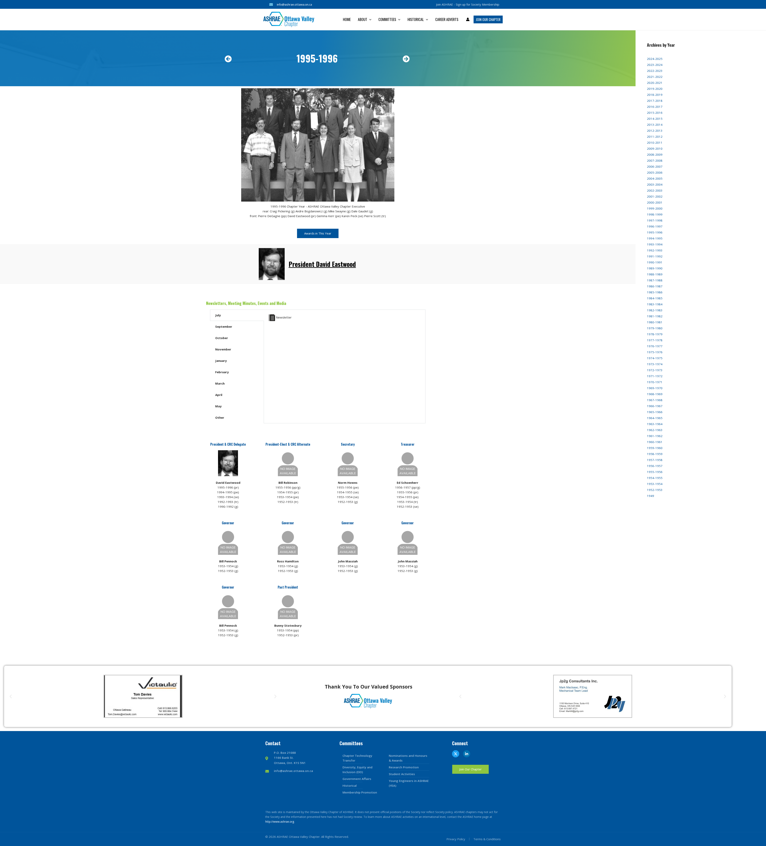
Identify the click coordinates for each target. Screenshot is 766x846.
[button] (369, 19)
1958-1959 (654, 454)
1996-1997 (654, 226)
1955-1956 (654, 472)
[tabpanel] (344, 320)
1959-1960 (654, 448)
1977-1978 (654, 340)
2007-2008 (654, 160)
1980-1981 (654, 322)
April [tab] (218, 395)
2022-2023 (654, 71)
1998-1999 (654, 214)
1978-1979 (654, 334)
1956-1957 (654, 466)
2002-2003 (654, 190)
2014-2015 (654, 119)
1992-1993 (654, 250)
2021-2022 (654, 77)
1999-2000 (654, 208)
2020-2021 (654, 83)
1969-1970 (654, 388)
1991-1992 (654, 256)
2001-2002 (654, 196)
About (362, 19)
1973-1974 (654, 364)
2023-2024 (654, 65)
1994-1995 (654, 238)
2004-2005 (654, 178)
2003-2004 (654, 184)
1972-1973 (654, 370)
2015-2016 (654, 113)
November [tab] (223, 349)
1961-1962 (654, 436)
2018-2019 (654, 95)
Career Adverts (446, 19)
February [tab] (222, 372)
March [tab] (220, 383)
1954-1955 (654, 478)
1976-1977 (654, 346)
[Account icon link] (468, 19)
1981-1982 (654, 316)
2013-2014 (654, 125)
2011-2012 (654, 137)
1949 (650, 496)
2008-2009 (654, 154)
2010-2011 (654, 142)
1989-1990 (654, 268)
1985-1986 (654, 292)
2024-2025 (654, 59)
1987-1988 (654, 280)
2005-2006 (654, 172)
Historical (416, 19)
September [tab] (223, 327)
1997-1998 (654, 220)
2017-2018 (654, 101)
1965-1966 (654, 412)
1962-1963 (654, 430)
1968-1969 (654, 394)
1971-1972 (654, 376)
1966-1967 (654, 406)
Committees (387, 19)
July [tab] (218, 315)
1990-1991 (654, 262)
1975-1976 (654, 352)
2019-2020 (654, 89)
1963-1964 (654, 424)
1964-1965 (654, 418)
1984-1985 (654, 298)
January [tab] (221, 361)
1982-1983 (654, 310)
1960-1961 (654, 442)
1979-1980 (654, 328)
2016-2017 (654, 107)
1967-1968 (654, 400)
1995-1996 (654, 232)
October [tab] (221, 338)
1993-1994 (654, 244)
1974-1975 (654, 358)
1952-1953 (654, 490)
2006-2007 (654, 166)
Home (347, 19)
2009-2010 (654, 148)
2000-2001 (654, 202)
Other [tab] (219, 418)
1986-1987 (654, 286)
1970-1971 (654, 382)
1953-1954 (654, 484)
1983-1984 (654, 304)
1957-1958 (654, 460)
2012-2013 (654, 131)
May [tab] (218, 406)
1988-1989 (654, 274)
